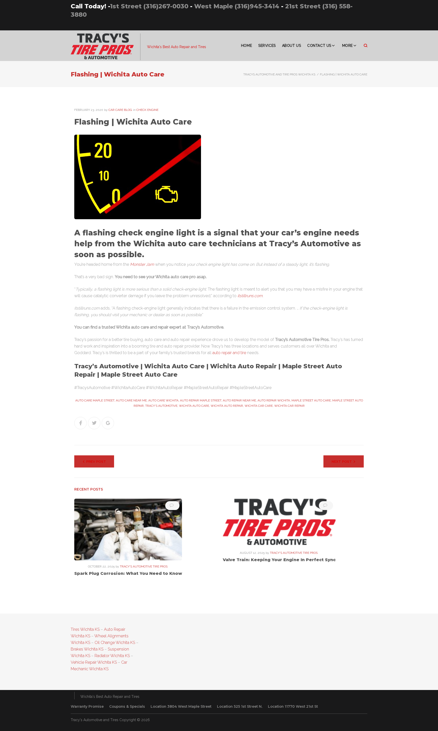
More (347, 46)
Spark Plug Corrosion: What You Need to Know (128, 573)
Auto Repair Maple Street (200, 400)
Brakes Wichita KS (87, 649)
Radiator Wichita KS (112, 655)
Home (246, 46)
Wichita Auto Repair (227, 406)
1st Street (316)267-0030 (149, 6)
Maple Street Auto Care (311, 400)
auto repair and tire (229, 352)
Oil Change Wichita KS (115, 642)
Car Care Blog (120, 110)
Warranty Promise (87, 706)
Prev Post (96, 461)
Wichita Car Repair (289, 406)
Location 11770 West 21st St (293, 706)
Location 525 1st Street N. (239, 706)
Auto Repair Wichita (274, 400)
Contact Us (319, 46)
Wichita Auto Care (194, 406)
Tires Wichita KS (85, 629)
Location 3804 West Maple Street (181, 706)
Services (267, 46)
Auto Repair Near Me (239, 400)
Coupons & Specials (127, 706)
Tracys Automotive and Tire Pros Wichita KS (279, 74)
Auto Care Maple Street (94, 400)
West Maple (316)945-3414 (236, 6)
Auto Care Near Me (131, 400)
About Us (291, 46)
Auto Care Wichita (163, 400)
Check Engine (147, 110)
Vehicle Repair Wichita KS (94, 662)
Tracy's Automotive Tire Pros (144, 566)
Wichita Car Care (259, 406)
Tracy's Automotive (161, 406)
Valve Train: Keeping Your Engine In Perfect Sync (279, 559)
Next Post (342, 461)
